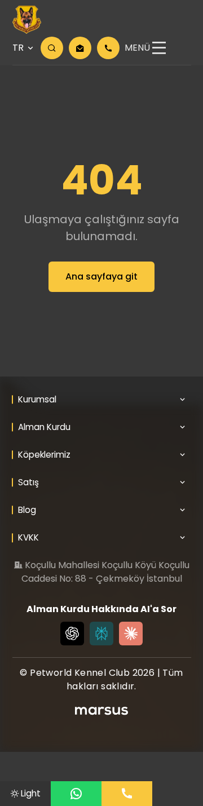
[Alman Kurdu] (26, 20)
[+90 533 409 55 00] (108, 48)
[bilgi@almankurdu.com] (80, 48)
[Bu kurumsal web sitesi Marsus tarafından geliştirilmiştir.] (101, 711)
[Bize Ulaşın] (127, 793)
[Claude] (131, 633)
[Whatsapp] (76, 793)
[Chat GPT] (72, 633)
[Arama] (52, 48)
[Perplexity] (101, 633)
